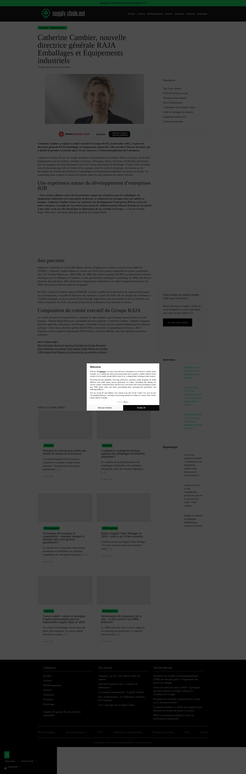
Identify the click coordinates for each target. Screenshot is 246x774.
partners (103, 372)
